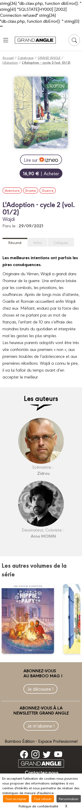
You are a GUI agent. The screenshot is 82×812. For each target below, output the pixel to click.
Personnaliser (69, 798)
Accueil (8, 57)
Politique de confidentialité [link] (38, 806)
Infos (37, 242)
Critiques (61, 242)
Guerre (48, 190)
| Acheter (41, 173)
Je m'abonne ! (41, 726)
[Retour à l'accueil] (35, 40)
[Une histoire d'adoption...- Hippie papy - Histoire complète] (31, 619)
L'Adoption (10, 62)
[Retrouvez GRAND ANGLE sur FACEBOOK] (24, 754)
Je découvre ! (40, 689)
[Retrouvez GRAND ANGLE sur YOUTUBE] (58, 754)
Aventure (12, 190)
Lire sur (31, 160)
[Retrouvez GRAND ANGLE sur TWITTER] (47, 754)
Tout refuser (43, 798)
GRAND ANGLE (49, 57)
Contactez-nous (42, 772)
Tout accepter (16, 798)
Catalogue (26, 57)
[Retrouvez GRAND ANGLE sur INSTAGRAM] (35, 754)
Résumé (15, 242)
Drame (30, 190)
